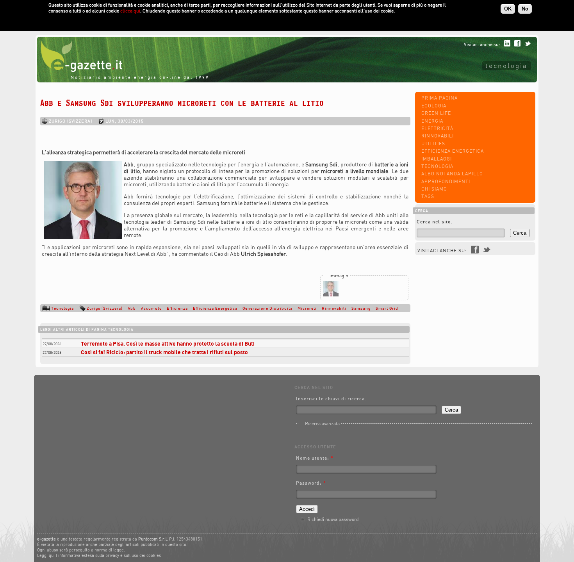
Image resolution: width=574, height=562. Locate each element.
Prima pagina (439, 98)
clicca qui (130, 11)
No (525, 9)
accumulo (151, 308)
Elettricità (437, 128)
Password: (311, 483)
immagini (339, 275)
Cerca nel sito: (435, 222)
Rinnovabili (437, 136)
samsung (361, 308)
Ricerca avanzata (322, 423)
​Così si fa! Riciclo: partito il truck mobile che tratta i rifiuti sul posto (164, 352)
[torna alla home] (79, 70)
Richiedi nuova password (333, 519)
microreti (307, 308)
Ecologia (433, 106)
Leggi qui (46, 555)
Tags (427, 196)
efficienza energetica (215, 308)
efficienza (177, 308)
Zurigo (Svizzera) (105, 308)
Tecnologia (506, 65)
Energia (432, 121)
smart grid (387, 308)
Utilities (433, 143)
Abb (132, 308)
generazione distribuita (267, 308)
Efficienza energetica (452, 151)
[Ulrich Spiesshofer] (331, 295)
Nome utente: (314, 458)
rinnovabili (334, 308)
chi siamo (434, 189)
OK (508, 9)
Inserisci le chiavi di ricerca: (331, 398)
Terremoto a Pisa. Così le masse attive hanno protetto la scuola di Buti (168, 343)
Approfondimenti (445, 181)
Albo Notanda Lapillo (452, 174)
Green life (436, 113)
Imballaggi (436, 159)
